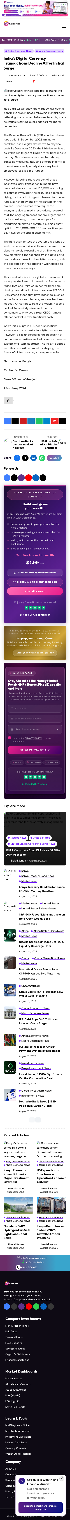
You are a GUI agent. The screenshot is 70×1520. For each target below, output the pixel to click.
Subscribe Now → (35, 591)
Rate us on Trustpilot (36, 614)
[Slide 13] (45, 14)
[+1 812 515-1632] (18, 1267)
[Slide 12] (43, 14)
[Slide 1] (20, 14)
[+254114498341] (23, 1261)
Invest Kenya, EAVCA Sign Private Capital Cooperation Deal (40, 1076)
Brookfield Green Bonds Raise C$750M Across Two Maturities (39, 971)
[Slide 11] (41, 14)
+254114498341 (35, 1262)
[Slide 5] (29, 14)
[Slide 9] (37, 14)
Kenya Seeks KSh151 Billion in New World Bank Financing (41, 994)
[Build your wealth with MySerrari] (35, 8)
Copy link (54, 458)
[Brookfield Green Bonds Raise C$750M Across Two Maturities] (10, 962)
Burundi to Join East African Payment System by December (39, 1049)
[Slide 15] (49, 14)
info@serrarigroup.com (34, 1258)
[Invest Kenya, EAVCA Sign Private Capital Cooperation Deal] (10, 1067)
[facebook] (7, 477)
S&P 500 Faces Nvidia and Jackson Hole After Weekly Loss (42, 917)
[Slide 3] (25, 14)
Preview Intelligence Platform (37, 572)
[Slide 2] (23, 14)
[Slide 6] (31, 14)
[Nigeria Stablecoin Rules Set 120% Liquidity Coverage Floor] (10, 935)
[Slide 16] (51, 14)
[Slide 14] (47, 14)
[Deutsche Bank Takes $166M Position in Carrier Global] (10, 1095)
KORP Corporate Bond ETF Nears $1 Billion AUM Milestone (33, 852)
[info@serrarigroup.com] (18, 1257)
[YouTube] (28, 477)
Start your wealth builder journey (35, 652)
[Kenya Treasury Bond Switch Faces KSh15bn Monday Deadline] (10, 875)
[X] (14, 477)
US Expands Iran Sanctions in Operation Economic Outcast (51, 1176)
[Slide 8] (35, 14)
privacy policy (33, 738)
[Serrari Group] (12, 23)
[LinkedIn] (35, 477)
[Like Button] (8, 400)
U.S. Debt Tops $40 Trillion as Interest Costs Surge (38, 1021)
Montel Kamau (17, 75)
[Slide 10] (39, 14)
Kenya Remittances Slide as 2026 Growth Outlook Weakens (50, 1232)
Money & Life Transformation (37, 582)
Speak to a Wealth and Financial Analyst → (40, 1507)
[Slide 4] (27, 14)
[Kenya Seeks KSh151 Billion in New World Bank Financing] (10, 990)
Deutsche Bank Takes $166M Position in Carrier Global (37, 1103)
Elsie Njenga (18, 860)
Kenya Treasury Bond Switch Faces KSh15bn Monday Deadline (42, 889)
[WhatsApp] (36, 1306)
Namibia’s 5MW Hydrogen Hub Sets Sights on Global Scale (17, 1232)
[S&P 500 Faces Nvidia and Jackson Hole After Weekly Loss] (10, 908)
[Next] (63, 8)
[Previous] (6, 8)
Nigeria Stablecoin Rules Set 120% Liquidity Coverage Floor (41, 944)
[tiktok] (42, 477)
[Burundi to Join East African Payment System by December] (10, 1040)
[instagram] (21, 477)
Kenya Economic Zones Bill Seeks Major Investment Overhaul (16, 1176)
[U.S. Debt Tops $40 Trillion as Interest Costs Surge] (10, 1012)
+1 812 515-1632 (29, 1267)
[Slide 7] (33, 14)
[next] (38, 1119)
